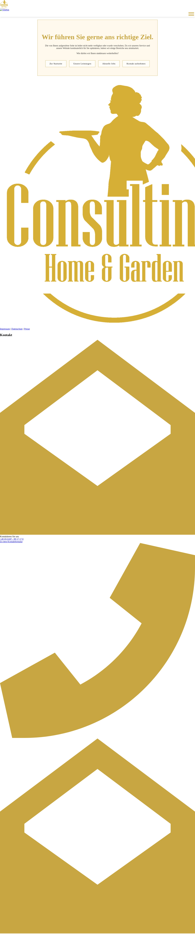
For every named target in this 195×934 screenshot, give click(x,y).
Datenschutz (17, 329)
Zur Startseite (56, 64)
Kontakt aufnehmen (136, 64)
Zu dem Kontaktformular (11, 541)
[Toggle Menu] (191, 14)
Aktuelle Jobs (108, 64)
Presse (27, 329)
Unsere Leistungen (82, 64)
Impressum (5, 329)
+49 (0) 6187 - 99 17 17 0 (11, 539)
